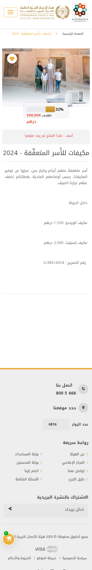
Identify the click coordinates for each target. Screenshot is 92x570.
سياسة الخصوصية (74, 558)
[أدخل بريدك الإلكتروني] (10, 509)
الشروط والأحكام (19, 558)
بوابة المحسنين (27, 462)
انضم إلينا (32, 471)
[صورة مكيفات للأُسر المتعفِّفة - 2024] (46, 77)
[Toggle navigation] (10, 12)
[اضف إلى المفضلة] (12, 58)
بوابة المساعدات (27, 454)
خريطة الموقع (46, 558)
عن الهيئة (77, 454)
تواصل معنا (76, 471)
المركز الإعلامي (73, 462)
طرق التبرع (76, 479)
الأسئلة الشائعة (27, 479)
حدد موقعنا (64, 408)
